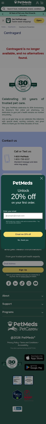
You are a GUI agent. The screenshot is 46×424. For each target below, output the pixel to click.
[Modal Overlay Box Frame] (23, 212)
